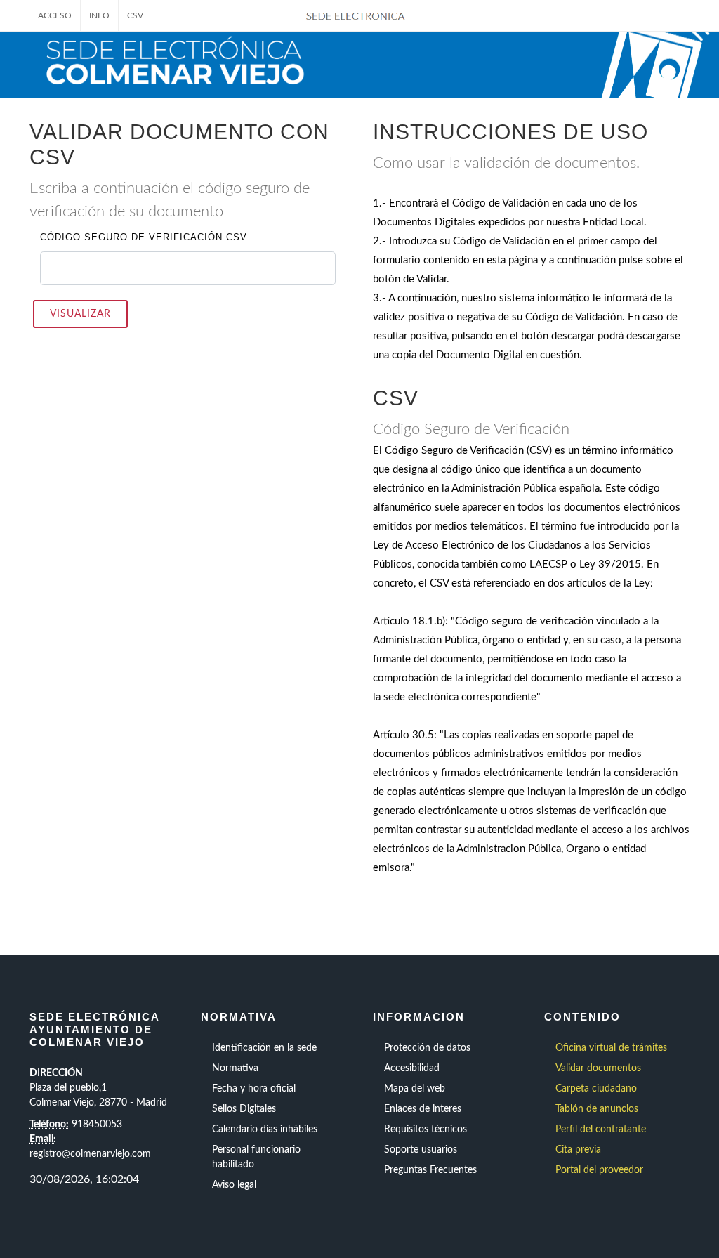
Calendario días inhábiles (264, 1129)
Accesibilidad (412, 1068)
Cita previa (578, 1150)
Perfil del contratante (600, 1129)
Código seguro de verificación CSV (143, 237)
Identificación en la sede (264, 1048)
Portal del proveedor (599, 1170)
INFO (99, 15)
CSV (135, 15)
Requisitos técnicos (425, 1129)
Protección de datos (427, 1048)
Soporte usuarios (420, 1150)
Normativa (235, 1068)
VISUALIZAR (80, 314)
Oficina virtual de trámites (611, 1048)
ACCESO (55, 15)
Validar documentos (598, 1068)
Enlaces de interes (422, 1109)
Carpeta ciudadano (596, 1089)
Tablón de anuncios (596, 1109)
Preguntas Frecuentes (430, 1170)
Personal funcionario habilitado (256, 1157)
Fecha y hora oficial (254, 1089)
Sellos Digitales (244, 1109)
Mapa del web (414, 1089)
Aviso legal (234, 1185)
